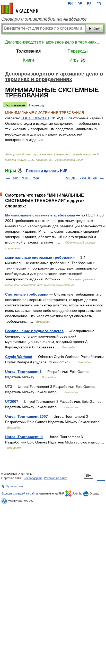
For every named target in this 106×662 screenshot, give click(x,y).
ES (89, 4)
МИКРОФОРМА (26, 178)
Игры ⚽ (77, 60)
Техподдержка (33, 478)
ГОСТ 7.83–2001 (35, 118)
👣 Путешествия (12, 486)
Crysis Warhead (18, 357)
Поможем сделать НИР (46, 171)
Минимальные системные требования (40, 215)
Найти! (94, 29)
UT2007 (11, 401)
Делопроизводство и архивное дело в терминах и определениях (53, 42)
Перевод (36, 105)
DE (79, 4)
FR (98, 4)
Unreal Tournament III (24, 437)
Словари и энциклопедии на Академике (44, 19)
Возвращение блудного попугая (34, 331)
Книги (28, 60)
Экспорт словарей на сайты (19, 493)
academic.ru (19, 8)
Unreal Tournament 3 (23, 372)
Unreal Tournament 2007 (26, 416)
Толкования (28, 51)
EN (70, 4)
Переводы (78, 51)
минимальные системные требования (40, 257)
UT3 (8, 386)
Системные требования (26, 294)
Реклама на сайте (55, 478)
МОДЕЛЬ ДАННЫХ (81, 178)
